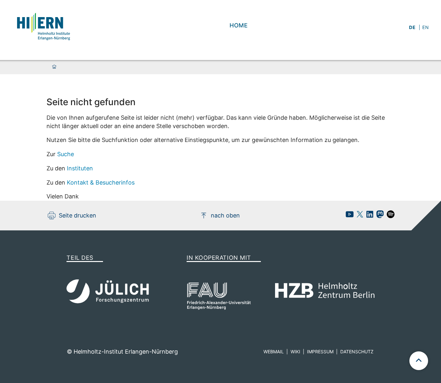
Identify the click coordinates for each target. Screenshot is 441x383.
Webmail (273, 351)
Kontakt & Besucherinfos (101, 182)
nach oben (225, 215)
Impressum (320, 351)
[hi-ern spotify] (389, 216)
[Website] (43, 25)
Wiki (295, 351)
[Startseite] (54, 67)
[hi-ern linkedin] (368, 216)
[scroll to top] (418, 360)
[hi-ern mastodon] (378, 216)
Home (239, 25)
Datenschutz (357, 351)
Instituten (80, 168)
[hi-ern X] (358, 216)
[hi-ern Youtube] (348, 216)
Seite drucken (77, 215)
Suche (65, 154)
